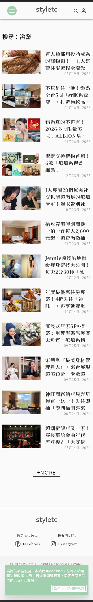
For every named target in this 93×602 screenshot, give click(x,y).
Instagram (68, 544)
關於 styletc (27, 535)
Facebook (32, 544)
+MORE (46, 472)
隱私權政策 (16, 575)
